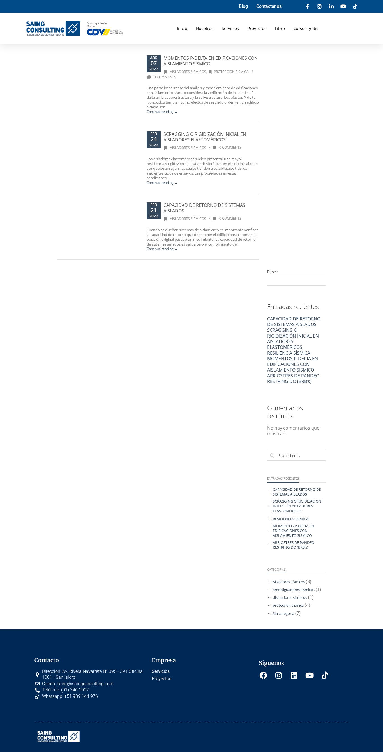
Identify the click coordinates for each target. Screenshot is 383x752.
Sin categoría (283, 613)
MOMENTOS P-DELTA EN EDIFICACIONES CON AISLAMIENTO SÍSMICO (210, 61)
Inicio (182, 28)
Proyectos (256, 28)
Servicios (230, 28)
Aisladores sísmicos (188, 71)
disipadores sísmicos (290, 597)
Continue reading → (162, 111)
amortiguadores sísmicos (294, 589)
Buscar (272, 272)
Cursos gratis (305, 28)
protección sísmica (231, 71)
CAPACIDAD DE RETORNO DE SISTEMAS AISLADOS (204, 208)
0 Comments (164, 77)
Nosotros (204, 28)
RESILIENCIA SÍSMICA (288, 353)
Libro (280, 28)
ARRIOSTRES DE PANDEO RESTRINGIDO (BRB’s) (293, 378)
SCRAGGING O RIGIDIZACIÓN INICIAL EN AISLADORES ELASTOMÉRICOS (204, 137)
